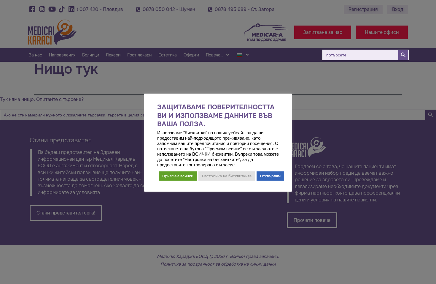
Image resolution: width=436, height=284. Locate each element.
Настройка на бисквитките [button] (227, 176)
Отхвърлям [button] (270, 176)
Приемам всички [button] (177, 176)
